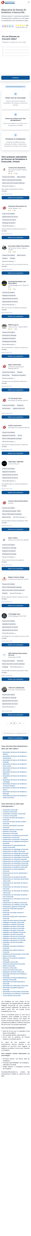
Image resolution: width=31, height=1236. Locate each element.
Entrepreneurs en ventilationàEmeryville (15, 904)
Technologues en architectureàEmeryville (16, 993)
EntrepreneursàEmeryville (11, 837)
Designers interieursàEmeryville (13, 829)
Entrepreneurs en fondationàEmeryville (15, 867)
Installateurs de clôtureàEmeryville (13, 928)
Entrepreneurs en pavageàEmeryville (14, 877)
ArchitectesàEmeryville (10, 810)
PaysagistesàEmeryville (10, 962)
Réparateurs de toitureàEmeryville (13, 972)
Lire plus (4, 191)
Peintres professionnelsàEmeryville (14, 964)
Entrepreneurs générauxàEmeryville (14, 906)
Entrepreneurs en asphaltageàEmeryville (15, 849)
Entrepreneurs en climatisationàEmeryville (16, 857)
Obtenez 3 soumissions (15, 738)
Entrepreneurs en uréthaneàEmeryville (15, 902)
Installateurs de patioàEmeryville (13, 934)
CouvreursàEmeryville (10, 816)
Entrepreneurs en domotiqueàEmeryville (15, 863)
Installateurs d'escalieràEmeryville (13, 922)
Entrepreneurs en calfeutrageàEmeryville (16, 853)
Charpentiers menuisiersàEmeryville (14, 814)
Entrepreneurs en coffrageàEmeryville (15, 859)
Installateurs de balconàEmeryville (13, 926)
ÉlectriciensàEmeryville (10, 833)
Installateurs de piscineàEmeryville (14, 938)
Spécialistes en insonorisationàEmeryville (16, 991)
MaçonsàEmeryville (9, 956)
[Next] (23, 723)
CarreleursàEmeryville (10, 812)
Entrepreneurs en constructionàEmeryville (16, 861)
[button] (29, 2)
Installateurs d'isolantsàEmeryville (13, 924)
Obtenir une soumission (15, 197)
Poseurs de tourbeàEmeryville (12, 970)
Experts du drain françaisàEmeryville (14, 920)
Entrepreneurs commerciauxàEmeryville (15, 839)
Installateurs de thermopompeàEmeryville (16, 954)
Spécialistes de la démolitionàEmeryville (15, 985)
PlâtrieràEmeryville (9, 966)
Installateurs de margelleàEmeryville (14, 932)
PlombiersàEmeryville (10, 968)
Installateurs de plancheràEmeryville (14, 940)
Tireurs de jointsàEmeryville (12, 995)
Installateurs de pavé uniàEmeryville (14, 936)
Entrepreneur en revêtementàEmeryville (15, 835)
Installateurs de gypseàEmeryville (13, 930)
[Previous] (8, 723)
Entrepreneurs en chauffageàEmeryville (15, 855)
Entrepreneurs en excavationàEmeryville (15, 865)
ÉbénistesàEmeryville (10, 831)
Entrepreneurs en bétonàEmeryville (14, 851)
